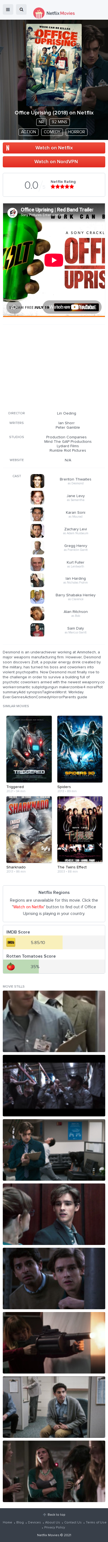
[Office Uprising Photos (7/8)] (54, 1407)
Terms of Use (96, 1522)
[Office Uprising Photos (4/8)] (54, 1214)
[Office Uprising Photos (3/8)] (54, 1150)
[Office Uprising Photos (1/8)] (54, 1021)
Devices (34, 1522)
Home (7, 1522)
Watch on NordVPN (56, 161)
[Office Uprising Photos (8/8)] (54, 1471)
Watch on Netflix (54, 147)
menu (8, 9)
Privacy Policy (54, 1527)
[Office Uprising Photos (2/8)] (54, 1085)
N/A (68, 460)
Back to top (56, 1515)
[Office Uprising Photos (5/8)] (54, 1278)
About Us (52, 1522)
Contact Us (73, 1522)
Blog (20, 1522)
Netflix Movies (48, 1535)
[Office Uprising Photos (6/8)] (54, 1343)
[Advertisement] (54, 367)
